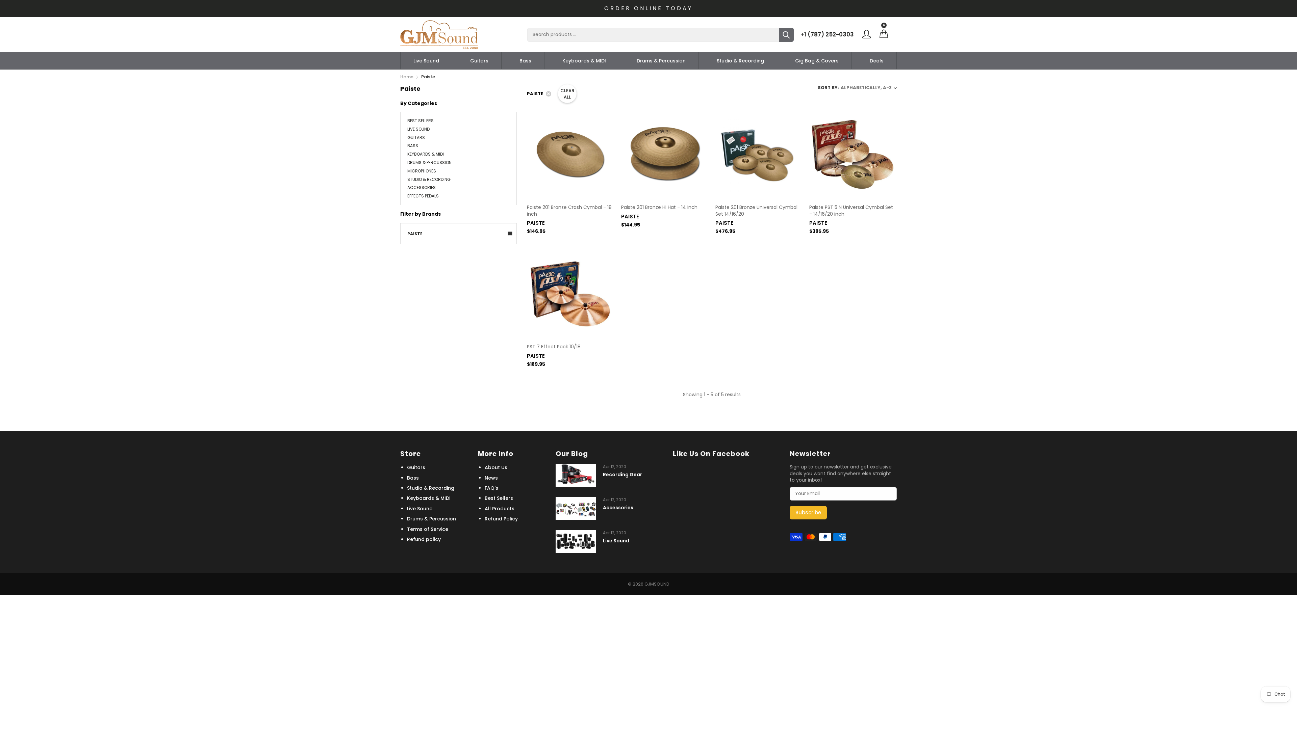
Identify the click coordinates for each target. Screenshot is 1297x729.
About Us (496, 467)
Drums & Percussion (661, 60)
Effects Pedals (423, 195)
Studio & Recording (740, 60)
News (491, 478)
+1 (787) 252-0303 (827, 34)
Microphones (421, 171)
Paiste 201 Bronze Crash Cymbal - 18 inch (569, 210)
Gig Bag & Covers (817, 60)
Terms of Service (427, 529)
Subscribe (808, 512)
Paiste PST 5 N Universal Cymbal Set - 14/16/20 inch (851, 210)
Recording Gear (622, 474)
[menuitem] (426, 60)
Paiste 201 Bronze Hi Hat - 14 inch (659, 207)
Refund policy (424, 539)
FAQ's (491, 488)
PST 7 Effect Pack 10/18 (554, 347)
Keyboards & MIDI (584, 60)
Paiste (415, 234)
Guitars (479, 60)
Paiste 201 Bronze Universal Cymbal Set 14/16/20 (756, 210)
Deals (877, 60)
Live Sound (426, 60)
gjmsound (656, 584)
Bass (525, 60)
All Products (499, 508)
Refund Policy (501, 518)
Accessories (421, 187)
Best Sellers (420, 121)
